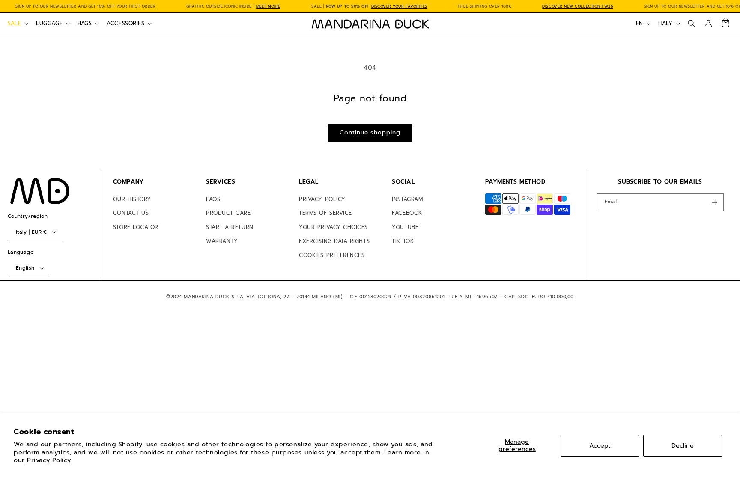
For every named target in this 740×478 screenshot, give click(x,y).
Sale (14, 23)
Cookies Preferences (331, 255)
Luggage (49, 23)
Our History (132, 199)
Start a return (230, 227)
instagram (407, 199)
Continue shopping (370, 132)
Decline (682, 445)
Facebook (407, 213)
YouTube (405, 227)
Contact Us (131, 213)
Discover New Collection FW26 (577, 6)
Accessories (125, 23)
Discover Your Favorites (399, 6)
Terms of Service (325, 213)
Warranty (222, 241)
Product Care (228, 213)
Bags (85, 23)
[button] (17, 23)
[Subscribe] (714, 202)
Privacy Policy (49, 460)
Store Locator (135, 227)
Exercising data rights (334, 241)
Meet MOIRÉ (268, 6)
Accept (599, 445)
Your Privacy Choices (333, 227)
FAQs (213, 199)
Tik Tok (403, 241)
